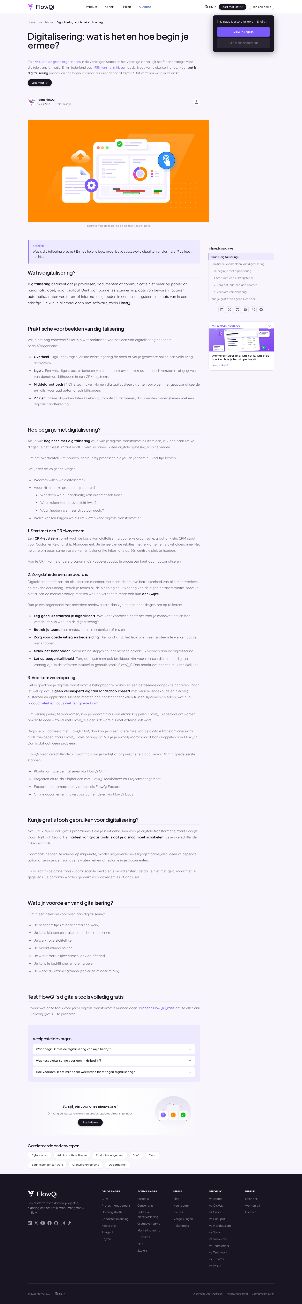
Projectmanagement (116, 1205)
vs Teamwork (218, 1252)
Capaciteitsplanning (115, 1219)
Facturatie (109, 1226)
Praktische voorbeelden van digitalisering (237, 264)
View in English (243, 32)
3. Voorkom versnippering (230, 292)
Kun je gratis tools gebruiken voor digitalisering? (233, 301)
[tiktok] (69, 1223)
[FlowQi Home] (57, 1194)
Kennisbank (46, 22)
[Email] (245, 309)
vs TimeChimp (218, 1259)
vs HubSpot (217, 1219)
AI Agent (107, 1232)
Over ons (251, 1199)
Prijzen (126, 7)
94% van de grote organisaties (58, 62)
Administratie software (72, 1155)
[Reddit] (237, 309)
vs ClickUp (216, 1205)
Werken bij (252, 1205)
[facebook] (49, 1223)
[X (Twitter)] (229, 309)
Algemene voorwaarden (207, 1293)
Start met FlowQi (232, 6)
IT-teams (143, 1237)
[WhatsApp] (253, 309)
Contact (250, 1212)
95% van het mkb (107, 67)
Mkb (140, 1244)
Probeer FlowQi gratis (156, 1008)
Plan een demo (261, 6)
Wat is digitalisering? (225, 257)
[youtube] (42, 1223)
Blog (176, 1199)
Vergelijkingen (183, 1219)
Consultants (145, 1205)
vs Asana (215, 1199)
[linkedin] (30, 1223)
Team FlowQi (46, 100)
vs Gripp (215, 1212)
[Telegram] (261, 309)
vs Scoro (215, 1232)
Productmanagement (110, 1155)
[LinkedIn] (221, 309)
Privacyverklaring (237, 1293)
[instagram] (63, 1223)
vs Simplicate (218, 1239)
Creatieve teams (148, 1223)
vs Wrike (215, 1266)
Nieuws (178, 1212)
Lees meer (37, 82)
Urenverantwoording (85, 1164)
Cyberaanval (40, 1155)
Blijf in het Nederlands (243, 43)
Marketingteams (148, 1230)
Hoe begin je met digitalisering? (231, 271)
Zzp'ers (142, 1250)
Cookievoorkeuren (263, 1293)
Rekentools (181, 1226)
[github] (56, 1223)
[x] (36, 1223)
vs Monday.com (220, 1226)
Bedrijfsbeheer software (47, 1164)
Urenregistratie (112, 1212)
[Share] (196, 101)
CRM (105, 1199)
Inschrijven (90, 1122)
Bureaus (143, 1199)
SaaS (136, 1155)
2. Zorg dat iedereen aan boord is (235, 285)
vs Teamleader (219, 1246)
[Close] (269, 326)
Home (31, 22)
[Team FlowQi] (31, 101)
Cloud (152, 1155)
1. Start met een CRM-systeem (233, 278)
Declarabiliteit (118, 1164)
